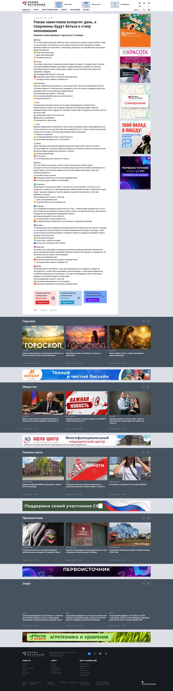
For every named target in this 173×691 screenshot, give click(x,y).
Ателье (82, 668)
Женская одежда (85, 673)
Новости (26, 661)
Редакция (63, 682)
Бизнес (24, 675)
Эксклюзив (26, 673)
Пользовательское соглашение (35, 683)
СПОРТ (24, 666)
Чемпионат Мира (56, 673)
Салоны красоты (85, 666)
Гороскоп (43, 310)
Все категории (84, 675)
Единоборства (55, 668)
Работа (24, 670)
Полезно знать (32, 452)
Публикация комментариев (85, 683)
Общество (53, 310)
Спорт (26, 583)
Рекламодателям (73, 682)
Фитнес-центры (84, 664)
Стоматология (84, 670)
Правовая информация (51, 683)
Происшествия (32, 518)
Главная (53, 664)
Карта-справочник (28, 668)
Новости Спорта (56, 670)
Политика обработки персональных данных (103, 683)
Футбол (53, 666)
